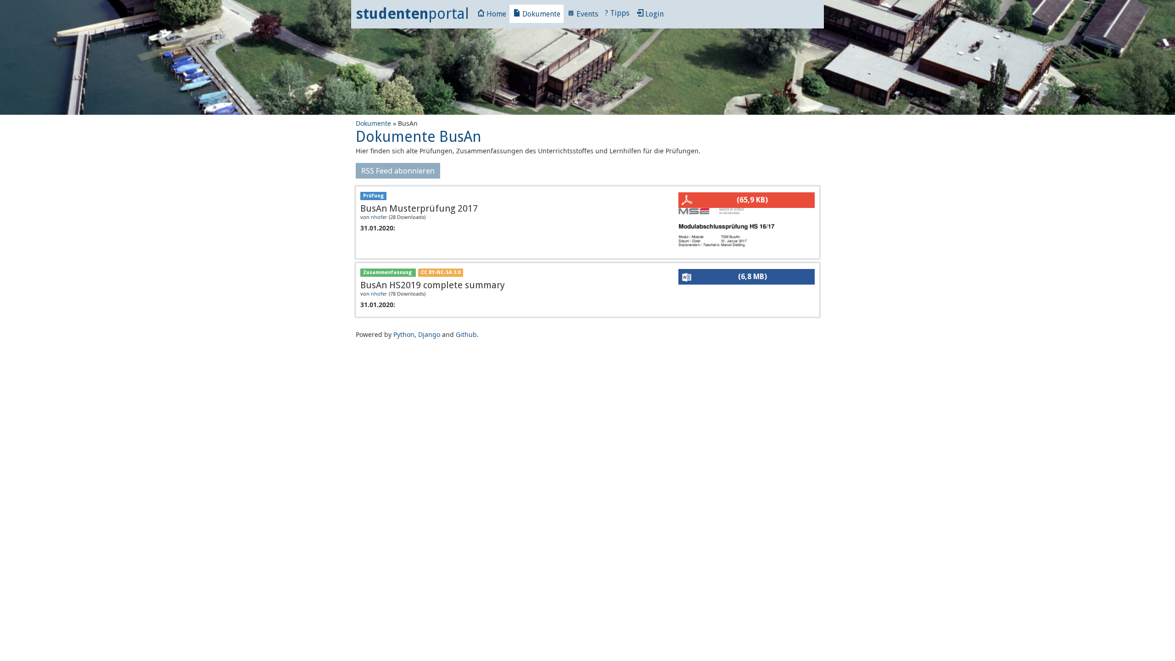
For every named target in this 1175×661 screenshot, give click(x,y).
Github (466, 334)
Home (495, 14)
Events (586, 14)
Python (403, 334)
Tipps (617, 13)
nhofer (379, 216)
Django (429, 334)
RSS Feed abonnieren (398, 171)
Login (653, 14)
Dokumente (540, 14)
